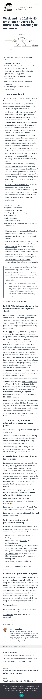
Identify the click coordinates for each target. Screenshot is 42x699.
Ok (22, 696)
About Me (15, 639)
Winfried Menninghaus (13, 166)
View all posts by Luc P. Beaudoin (20, 641)
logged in (16, 655)
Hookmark (23, 540)
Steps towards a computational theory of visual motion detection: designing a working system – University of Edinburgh (21, 362)
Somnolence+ (8, 614)
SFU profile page (11, 553)
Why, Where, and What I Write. (30, 637)
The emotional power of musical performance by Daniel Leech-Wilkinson (21, 243)
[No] (39, 691)
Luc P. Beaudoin (20, 646)
